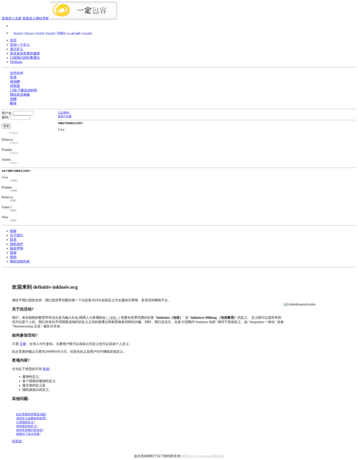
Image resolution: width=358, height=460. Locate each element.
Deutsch (18, 33)
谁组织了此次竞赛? (28, 434)
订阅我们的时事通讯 (25, 57)
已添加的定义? (25, 422)
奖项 (13, 77)
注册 (22, 344)
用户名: (7, 113)
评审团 (15, 86)
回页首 (17, 441)
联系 (13, 239)
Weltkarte (16, 62)
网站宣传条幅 (20, 94)
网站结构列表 (20, 261)
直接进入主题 (12, 18)
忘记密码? (64, 112)
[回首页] (83, 18)
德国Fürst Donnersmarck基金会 (202, 456)
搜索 (13, 252)
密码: (5, 117)
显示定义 (16, 49)
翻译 (13, 103)
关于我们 (16, 235)
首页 (13, 40)
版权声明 (16, 248)
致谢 (13, 231)
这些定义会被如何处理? (31, 418)
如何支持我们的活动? (30, 430)
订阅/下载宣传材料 (23, 90)
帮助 (13, 257)
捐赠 (13, 99)
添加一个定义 (20, 44)
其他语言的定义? (27, 426)
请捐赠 (15, 81)
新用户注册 (64, 116)
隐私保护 (16, 244)
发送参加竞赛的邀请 (25, 53)
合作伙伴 (16, 73)
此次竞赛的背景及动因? (31, 414)
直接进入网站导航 (35, 18)
